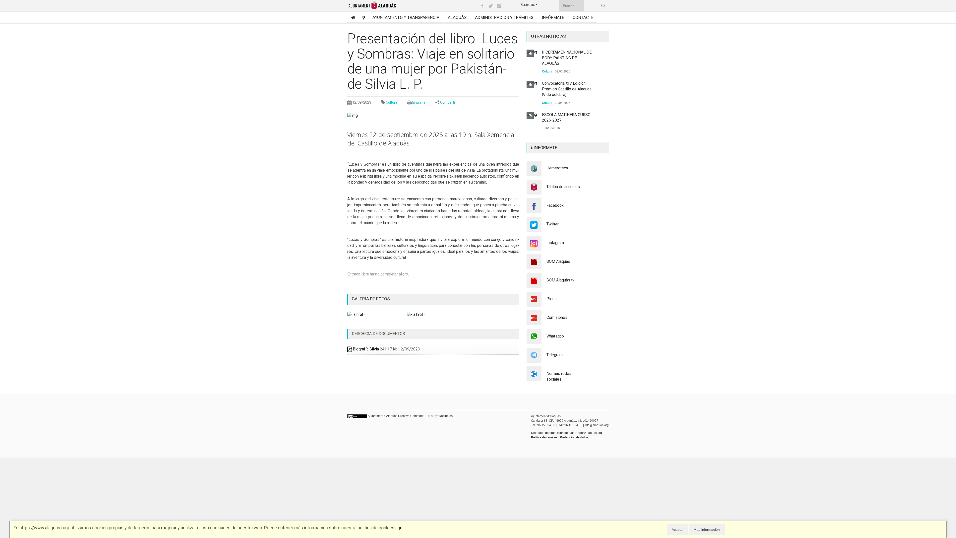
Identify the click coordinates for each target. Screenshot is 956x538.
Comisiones (556, 317)
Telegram (554, 354)
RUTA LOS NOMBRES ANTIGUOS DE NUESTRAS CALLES (565, 115)
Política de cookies (544, 437)
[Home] (351, 17)
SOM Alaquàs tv (560, 280)
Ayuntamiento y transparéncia (405, 17)
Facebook (555, 205)
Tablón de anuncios (563, 186)
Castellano (528, 4)
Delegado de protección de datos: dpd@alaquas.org (566, 433)
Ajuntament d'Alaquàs (382, 416)
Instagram (555, 242)
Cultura (391, 102)
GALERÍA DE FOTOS (371, 298)
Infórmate (553, 17)
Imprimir (418, 102)
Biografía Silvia (365, 349)
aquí (399, 527)
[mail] (499, 5)
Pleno (551, 298)
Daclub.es (446, 416)
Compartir (448, 102)
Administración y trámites (504, 17)
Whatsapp (555, 336)
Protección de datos (574, 437)
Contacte (583, 17)
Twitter (552, 224)
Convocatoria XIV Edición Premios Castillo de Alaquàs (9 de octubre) (567, 58)
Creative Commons (411, 416)
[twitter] (490, 5)
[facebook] (482, 5)
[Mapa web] (362, 17)
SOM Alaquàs (558, 261)
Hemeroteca (557, 168)
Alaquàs (457, 17)
